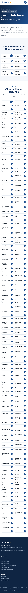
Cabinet (7, 2)
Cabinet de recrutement (7, 569)
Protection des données (22, 587)
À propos (3, 576)
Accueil (2, 8)
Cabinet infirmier (5, 559)
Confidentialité (13, 587)
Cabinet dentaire (5, 567)
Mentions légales (5, 578)
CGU (9, 587)
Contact (16, 588)
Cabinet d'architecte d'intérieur (8, 565)
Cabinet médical (5, 563)
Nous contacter (5, 580)
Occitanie (8, 8)
